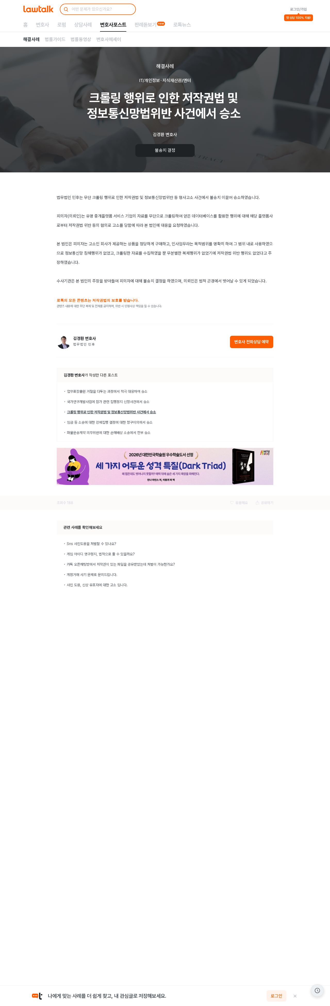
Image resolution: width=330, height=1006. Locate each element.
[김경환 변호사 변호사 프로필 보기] (64, 342)
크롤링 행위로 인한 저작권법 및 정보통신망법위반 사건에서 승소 (111, 412)
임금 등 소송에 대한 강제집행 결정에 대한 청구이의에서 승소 (110, 422)
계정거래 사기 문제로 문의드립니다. (92, 575)
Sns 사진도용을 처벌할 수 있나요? (91, 544)
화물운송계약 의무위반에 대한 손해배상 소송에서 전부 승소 (109, 433)
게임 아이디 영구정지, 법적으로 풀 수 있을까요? (101, 554)
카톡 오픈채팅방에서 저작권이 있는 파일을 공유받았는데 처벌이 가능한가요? (121, 564)
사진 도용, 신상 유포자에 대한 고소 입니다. (97, 585)
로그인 (276, 996)
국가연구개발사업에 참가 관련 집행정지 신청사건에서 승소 (108, 402)
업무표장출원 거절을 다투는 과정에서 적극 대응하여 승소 (107, 391)
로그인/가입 (298, 9)
